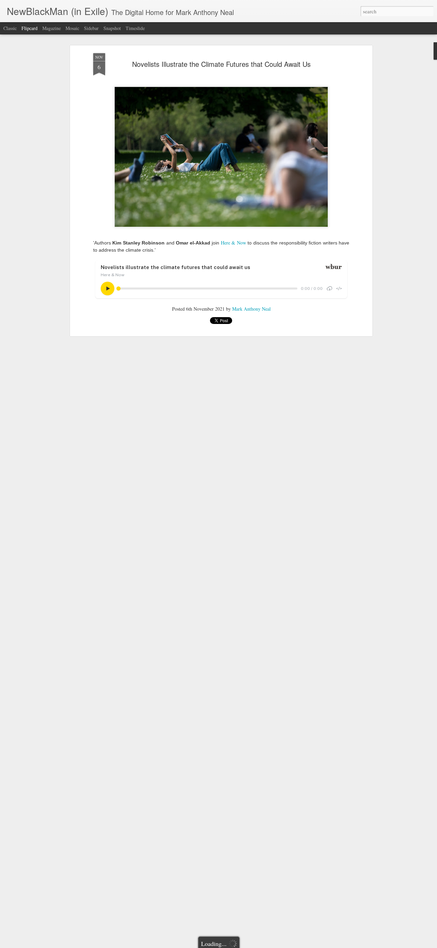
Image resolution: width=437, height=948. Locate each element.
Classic (10, 28)
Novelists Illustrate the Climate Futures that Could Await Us (221, 64)
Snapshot (112, 28)
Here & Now (233, 242)
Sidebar (91, 28)
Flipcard (30, 28)
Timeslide (135, 28)
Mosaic (72, 28)
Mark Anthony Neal (251, 309)
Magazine (51, 28)
